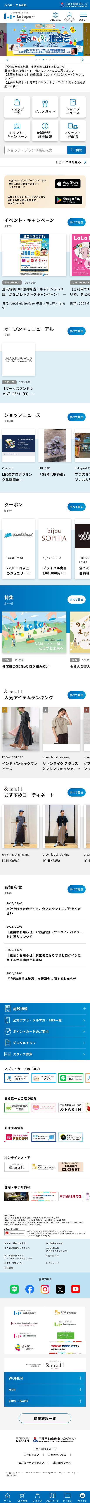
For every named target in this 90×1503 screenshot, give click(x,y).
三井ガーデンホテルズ (32, 1462)
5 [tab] (50, 60)
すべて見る (76, 222)
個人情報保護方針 (54, 1243)
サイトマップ (52, 1263)
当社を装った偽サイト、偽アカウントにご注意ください (39, 70)
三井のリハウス (57, 1454)
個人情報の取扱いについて (17, 1248)
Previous (3, 59)
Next (86, 59)
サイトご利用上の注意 (15, 1243)
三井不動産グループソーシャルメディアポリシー (18, 1257)
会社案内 (8, 1268)
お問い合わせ (52, 1255)
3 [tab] (44, 60)
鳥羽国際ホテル (62, 1462)
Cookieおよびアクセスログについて (56, 1249)
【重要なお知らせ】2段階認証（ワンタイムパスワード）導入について (44, 76)
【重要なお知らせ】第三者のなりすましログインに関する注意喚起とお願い (44, 84)
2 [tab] (40, 60)
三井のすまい (31, 1454)
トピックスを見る (68, 162)
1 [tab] (37, 60)
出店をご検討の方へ (14, 1263)
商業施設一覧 (45, 1418)
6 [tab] (54, 60)
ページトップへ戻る (80, 1479)
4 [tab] (47, 60)
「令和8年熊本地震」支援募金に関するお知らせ (34, 66)
